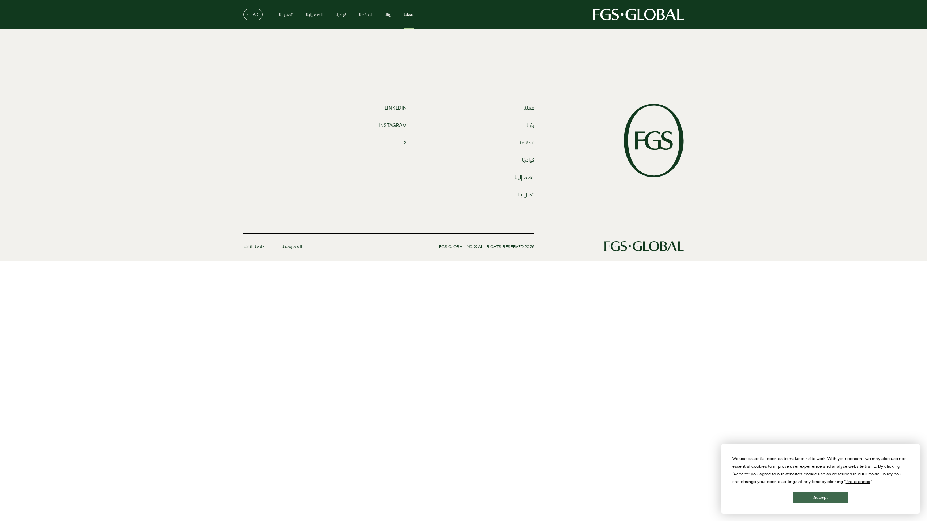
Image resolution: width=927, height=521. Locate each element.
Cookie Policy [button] (878, 473)
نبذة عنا (365, 14)
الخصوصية (292, 246)
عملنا (409, 14)
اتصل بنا (286, 14)
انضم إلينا (314, 14)
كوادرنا (341, 14)
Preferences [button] (858, 481)
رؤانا (388, 14)
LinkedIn (395, 108)
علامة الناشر (253, 246)
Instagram (392, 125)
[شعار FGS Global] (638, 14)
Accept (820, 497)
